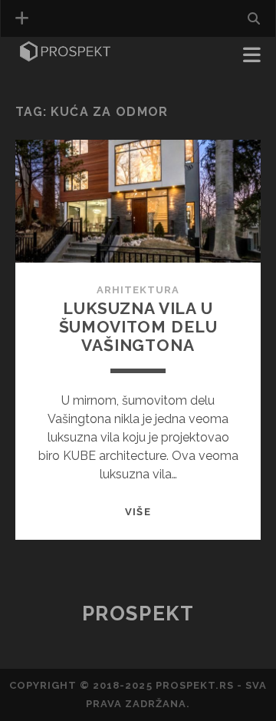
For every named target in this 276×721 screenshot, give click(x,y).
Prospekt (138, 613)
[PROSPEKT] (65, 56)
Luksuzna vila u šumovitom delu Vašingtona (138, 327)
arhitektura (138, 290)
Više (137, 512)
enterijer (50, 78)
